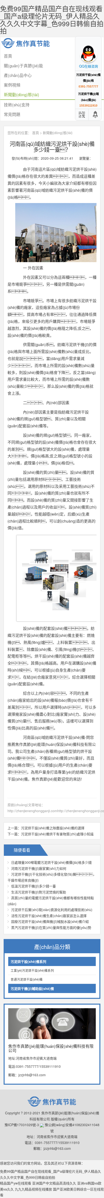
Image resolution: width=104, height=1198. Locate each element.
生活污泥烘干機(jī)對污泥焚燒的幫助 (38, 892)
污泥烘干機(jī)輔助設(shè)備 (32, 988)
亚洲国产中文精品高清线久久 (54, 1183)
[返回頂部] (95, 114)
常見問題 (12, 114)
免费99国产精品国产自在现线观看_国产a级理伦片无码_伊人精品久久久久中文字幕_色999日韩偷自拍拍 (52, 19)
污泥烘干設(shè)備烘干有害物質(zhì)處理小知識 (57, 833)
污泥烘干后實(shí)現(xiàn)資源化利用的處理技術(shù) (51, 909)
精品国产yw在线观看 (15, 1183)
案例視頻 (12, 85)
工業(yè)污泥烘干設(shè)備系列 (32, 970)
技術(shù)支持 (17, 105)
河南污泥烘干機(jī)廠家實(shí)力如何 (38, 868)
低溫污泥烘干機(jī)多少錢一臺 (33, 886)
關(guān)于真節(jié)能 (23, 65)
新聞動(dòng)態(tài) (21, 94)
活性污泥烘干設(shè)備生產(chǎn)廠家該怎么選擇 (49, 915)
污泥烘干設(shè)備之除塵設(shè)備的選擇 (52, 827)
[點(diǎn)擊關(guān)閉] (75, 39)
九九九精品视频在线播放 (33, 1189)
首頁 (35, 132)
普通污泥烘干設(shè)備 (27, 979)
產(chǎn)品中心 (18, 75)
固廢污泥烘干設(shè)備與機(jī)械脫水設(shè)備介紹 (50, 921)
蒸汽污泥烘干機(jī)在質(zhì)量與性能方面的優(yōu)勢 (51, 927)
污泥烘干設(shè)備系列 (28, 961)
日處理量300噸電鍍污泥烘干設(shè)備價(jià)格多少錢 (51, 862)
